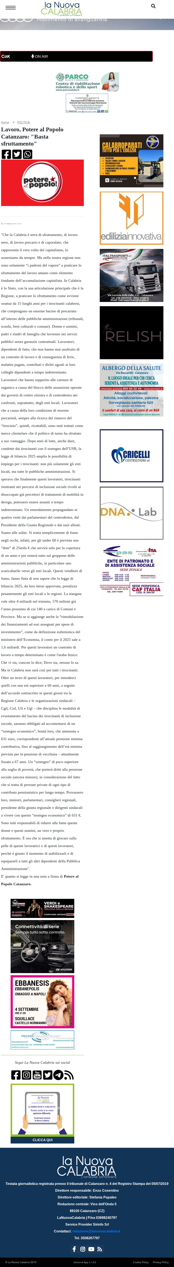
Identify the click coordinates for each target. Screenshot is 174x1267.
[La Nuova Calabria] (61, 8)
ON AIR (41, 56)
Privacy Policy (161, 1262)
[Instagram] (83, 1250)
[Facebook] (74, 1250)
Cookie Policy (141, 1262)
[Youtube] (91, 1250)
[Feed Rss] (99, 1250)
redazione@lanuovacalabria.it (96, 1231)
